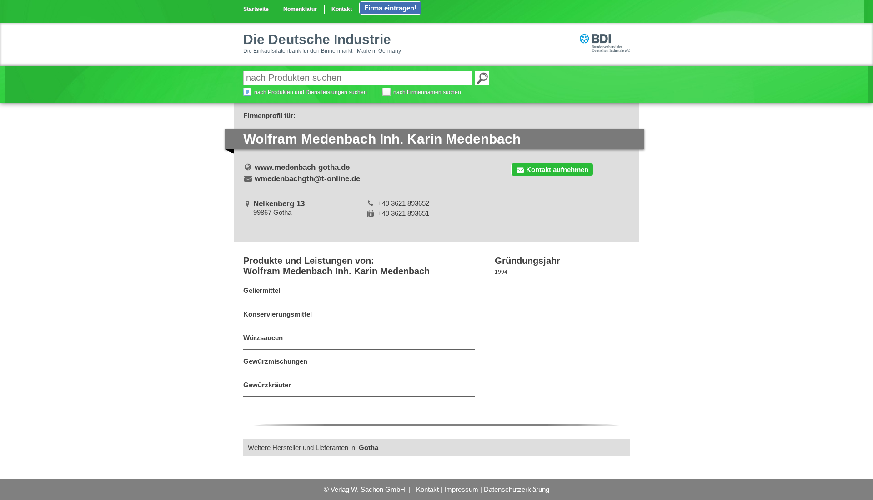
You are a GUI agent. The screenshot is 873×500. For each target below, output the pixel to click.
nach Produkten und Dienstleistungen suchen (310, 92)
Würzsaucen (263, 338)
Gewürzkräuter (267, 385)
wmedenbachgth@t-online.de (307, 178)
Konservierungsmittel (277, 314)
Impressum (461, 489)
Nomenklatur (300, 9)
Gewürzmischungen (275, 361)
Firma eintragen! (390, 8)
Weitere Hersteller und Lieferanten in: (313, 447)
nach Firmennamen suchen (427, 92)
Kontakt (341, 9)
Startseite (256, 9)
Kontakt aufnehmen (557, 169)
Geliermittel (261, 290)
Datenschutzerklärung (516, 489)
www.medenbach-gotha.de (302, 167)
